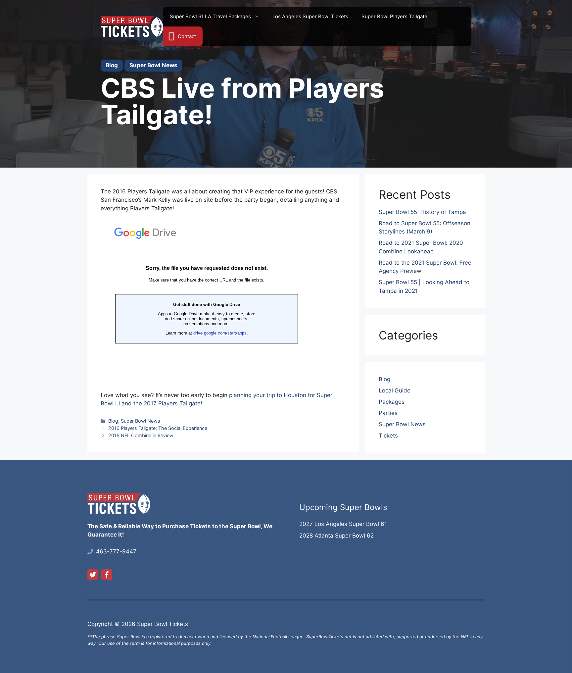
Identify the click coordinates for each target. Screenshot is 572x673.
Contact (187, 36)
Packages (392, 401)
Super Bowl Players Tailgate (394, 16)
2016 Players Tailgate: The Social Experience (157, 428)
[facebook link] (106, 574)
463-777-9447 (116, 551)
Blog (113, 421)
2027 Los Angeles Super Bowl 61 (343, 524)
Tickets (388, 435)
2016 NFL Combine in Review (140, 435)
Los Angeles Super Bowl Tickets (310, 16)
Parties (388, 413)
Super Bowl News (140, 421)
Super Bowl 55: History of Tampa (422, 212)
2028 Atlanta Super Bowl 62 (336, 535)
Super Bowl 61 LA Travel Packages (210, 16)
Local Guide (394, 390)
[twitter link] (92, 574)
